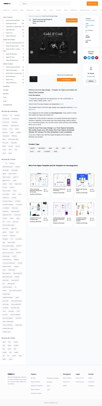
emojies (5, 218)
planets (17, 276)
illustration (12, 235)
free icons (15, 221)
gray (4, 348)
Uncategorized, (90, 20)
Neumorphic (12, 270)
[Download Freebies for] (3, 162)
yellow (4, 359)
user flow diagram (15, 314)
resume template (7, 287)
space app (5, 300)
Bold (10, 184)
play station (6, 280)
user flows (18, 318)
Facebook (91, 382)
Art (11, 115)
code (48, 389)
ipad (4, 242)
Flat (4, 221)
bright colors (18, 184)
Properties (14, 142)
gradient (16, 345)
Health (17, 129)
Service (18, 146)
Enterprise (5, 125)
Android (18, 166)
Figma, (88, 25)
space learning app (16, 300)
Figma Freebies (35, 382)
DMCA (65, 385)
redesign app (11, 283)
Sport (10, 149)
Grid (17, 232)
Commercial (6, 118)
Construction (15, 118)
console (14, 197)
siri (15, 287)
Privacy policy (80, 382)
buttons (12, 187)
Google (11, 232)
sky (8, 355)
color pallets (6, 194)
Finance (5, 129)
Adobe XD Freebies (36, 385)
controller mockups (8, 204)
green (9, 348)
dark (4, 345)
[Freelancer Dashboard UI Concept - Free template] (62, 185)
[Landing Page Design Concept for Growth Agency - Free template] (62, 213)
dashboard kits (15, 211)
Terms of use (80, 378)
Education (14, 122)
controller (17, 201)
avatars (5, 184)
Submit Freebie (92, 3)
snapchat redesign (8, 297)
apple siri (15, 177)
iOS (12, 239)
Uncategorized (37, 16)
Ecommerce (6, 122)
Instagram (5, 239)
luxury (32, 151)
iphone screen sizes (8, 252)
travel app (11, 311)
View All (91, 81)
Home (30, 16)
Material (16, 259)
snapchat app (6, 294)
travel (4, 153)
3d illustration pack (8, 166)
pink (10, 352)
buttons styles (6, 190)
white (20, 355)
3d (6, 163)
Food (11, 129)
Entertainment (14, 125)
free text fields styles (8, 225)
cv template (6, 208)
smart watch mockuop (15, 290)
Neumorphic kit (7, 273)
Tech (16, 149)
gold (63, 148)
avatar (14, 180)
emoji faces (17, 214)
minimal (20, 263)
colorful (16, 342)
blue (9, 342)
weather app (18, 325)
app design (6, 170)
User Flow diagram (8, 318)
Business (17, 115)
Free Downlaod (71, 20)
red (3, 355)
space (17, 297)
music (4, 270)
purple (16, 352)
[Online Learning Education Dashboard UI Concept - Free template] (39, 185)
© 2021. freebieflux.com (51, 402)
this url (33, 109)
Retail (4, 146)
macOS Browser (7, 259)
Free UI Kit (5, 228)
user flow (5, 314)
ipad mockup (11, 242)
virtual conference (7, 325)
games (4, 232)
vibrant (14, 355)
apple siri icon (6, 180)
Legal (11, 132)
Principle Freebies (36, 393)
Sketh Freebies (35, 389)
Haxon (34, 23)
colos (19, 194)
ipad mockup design (8, 245)
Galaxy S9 (13, 228)
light (15, 348)
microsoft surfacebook (9, 263)
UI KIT (18, 311)
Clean (14, 190)
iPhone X (18, 252)
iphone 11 (18, 245)
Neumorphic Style (13, 139)
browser (5, 187)
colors (13, 194)
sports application (16, 304)
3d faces (12, 163)
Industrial (5, 132)
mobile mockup (7, 266)
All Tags (33, 378)
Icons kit (5, 235)
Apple (4, 173)
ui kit (39, 151)
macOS (14, 256)
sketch (4, 290)
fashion (12, 218)
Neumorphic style (7, 276)
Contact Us (66, 382)
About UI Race (67, 378)
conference (6, 197)
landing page (6, 256)
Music (4, 139)
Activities (5, 115)
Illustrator (49, 382)
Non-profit (5, 142)
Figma (9, 345)
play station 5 (15, 280)
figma (18, 218)
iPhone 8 (5, 249)
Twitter (90, 378)
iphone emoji (13, 249)
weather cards (6, 331)
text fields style (15, 307)
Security (10, 146)
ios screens (19, 239)
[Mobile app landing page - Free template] (85, 185)
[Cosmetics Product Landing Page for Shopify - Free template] (85, 213)
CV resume (19, 204)
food (8, 221)
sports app (6, 304)
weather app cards (8, 328)
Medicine (14, 136)
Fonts (48, 386)
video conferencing (8, 321)
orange (4, 352)
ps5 (4, 283)
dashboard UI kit (7, 214)
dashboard (5, 211)
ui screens (47, 151)
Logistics (18, 132)
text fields (5, 307)
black (4, 342)
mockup (16, 266)
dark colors (15, 208)
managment (6, 136)
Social (4, 149)
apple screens (12, 173)
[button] (31, 52)
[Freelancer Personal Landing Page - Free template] (39, 213)
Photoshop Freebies (53, 378)
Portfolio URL (91, 76)
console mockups (7, 201)
